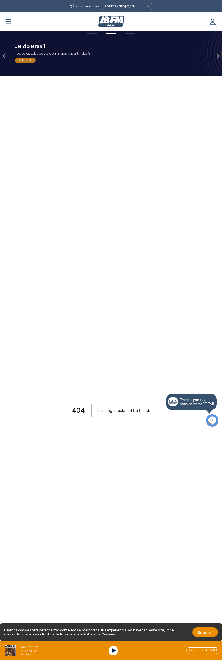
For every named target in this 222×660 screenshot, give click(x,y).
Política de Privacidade (61, 634)
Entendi (205, 632)
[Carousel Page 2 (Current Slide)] (111, 33)
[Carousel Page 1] (92, 33)
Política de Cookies (99, 634)
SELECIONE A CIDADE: (87, 6)
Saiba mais (25, 60)
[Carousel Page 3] (130, 33)
